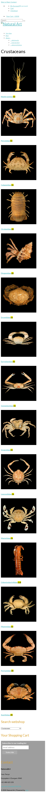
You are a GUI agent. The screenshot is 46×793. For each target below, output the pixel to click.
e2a (26, 790)
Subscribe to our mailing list (14, 743)
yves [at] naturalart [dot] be (11, 786)
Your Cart (12, 16)
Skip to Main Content (9, 2)
